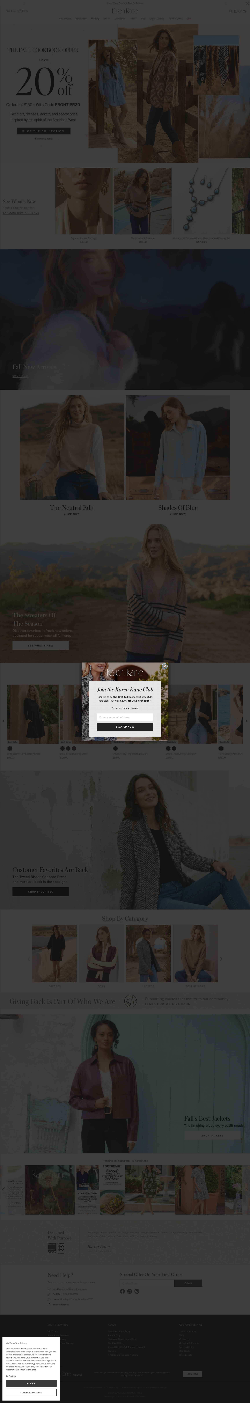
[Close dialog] (164, 666)
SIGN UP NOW (125, 726)
